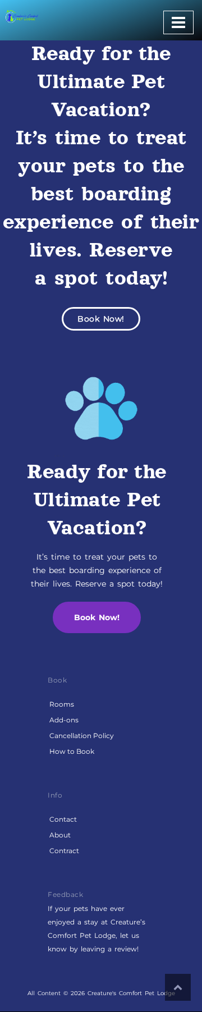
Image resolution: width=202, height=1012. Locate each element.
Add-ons (64, 720)
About (60, 835)
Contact (63, 819)
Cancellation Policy (81, 735)
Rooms (61, 704)
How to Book (71, 751)
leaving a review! (110, 949)
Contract (64, 850)
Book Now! (101, 319)
